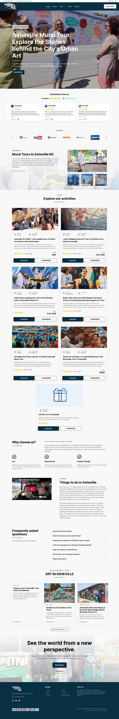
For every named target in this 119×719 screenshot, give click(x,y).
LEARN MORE (49, 260)
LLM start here (66, 695)
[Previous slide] (6, 113)
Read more (13, 116)
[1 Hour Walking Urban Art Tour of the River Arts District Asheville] (84, 219)
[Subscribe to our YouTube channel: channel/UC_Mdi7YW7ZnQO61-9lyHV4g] (16, 701)
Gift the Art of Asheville (49, 414)
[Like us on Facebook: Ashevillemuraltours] (19, 701)
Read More (26, 622)
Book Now (18, 72)
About (55, 6)
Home (48, 6)
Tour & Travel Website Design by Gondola (96, 710)
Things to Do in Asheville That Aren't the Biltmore (26, 589)
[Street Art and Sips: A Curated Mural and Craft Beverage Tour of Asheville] (84, 337)
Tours (48, 695)
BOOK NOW (110, 6)
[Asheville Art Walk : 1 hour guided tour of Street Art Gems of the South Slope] (35, 219)
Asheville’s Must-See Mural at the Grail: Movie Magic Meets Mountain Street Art (92, 610)
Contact (76, 6)
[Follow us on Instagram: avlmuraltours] (13, 701)
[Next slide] (112, 113)
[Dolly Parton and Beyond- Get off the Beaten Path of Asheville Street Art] (35, 278)
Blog (70, 6)
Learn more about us (19, 171)
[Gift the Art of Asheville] (59, 395)
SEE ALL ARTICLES (58, 629)
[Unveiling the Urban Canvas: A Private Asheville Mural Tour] (35, 337)
